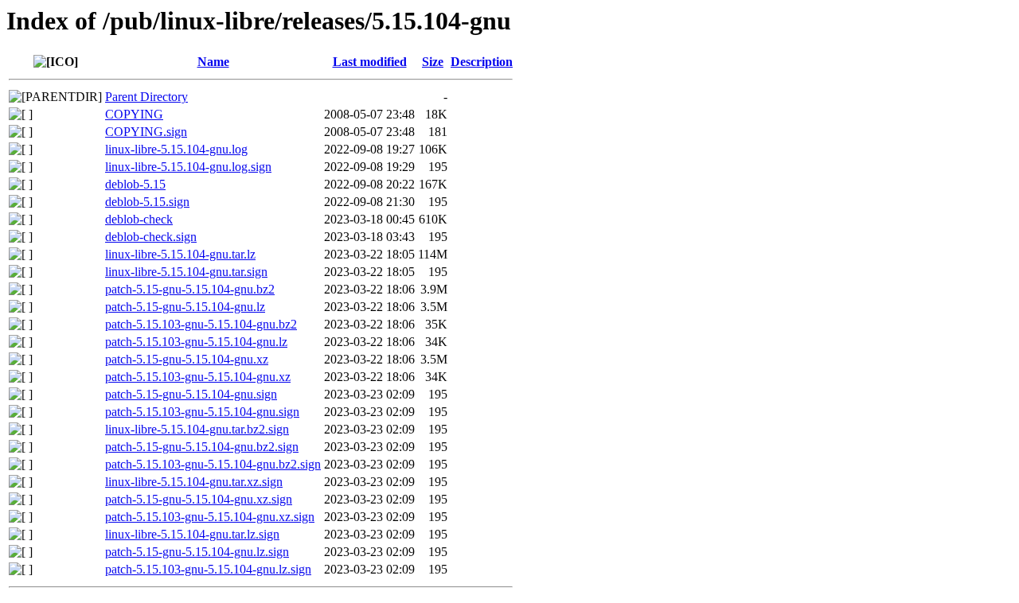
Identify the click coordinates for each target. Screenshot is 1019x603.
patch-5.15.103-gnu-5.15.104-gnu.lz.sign (208, 569)
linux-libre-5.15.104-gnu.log (176, 149)
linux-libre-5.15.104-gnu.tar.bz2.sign (197, 429)
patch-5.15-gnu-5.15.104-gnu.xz (186, 359)
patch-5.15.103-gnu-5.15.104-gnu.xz (198, 376)
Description (482, 61)
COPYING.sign (146, 131)
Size (432, 61)
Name (213, 61)
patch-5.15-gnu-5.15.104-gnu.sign (191, 394)
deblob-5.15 (135, 184)
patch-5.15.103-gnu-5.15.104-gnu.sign (202, 411)
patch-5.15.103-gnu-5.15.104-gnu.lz (196, 341)
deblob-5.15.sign (147, 201)
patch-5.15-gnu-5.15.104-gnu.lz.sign (197, 551)
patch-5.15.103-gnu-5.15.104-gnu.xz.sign (209, 516)
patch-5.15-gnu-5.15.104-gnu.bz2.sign (202, 446)
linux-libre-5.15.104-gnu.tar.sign (186, 271)
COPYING (134, 114)
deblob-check (139, 219)
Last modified (370, 61)
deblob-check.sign (151, 236)
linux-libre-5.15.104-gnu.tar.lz (180, 254)
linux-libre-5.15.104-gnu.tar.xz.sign (194, 481)
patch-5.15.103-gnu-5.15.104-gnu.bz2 (201, 324)
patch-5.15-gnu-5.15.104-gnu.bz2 (190, 289)
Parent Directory (146, 96)
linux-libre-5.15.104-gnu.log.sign (188, 166)
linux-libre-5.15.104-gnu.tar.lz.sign (192, 534)
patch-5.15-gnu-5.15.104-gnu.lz (185, 306)
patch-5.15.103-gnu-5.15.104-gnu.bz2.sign (213, 464)
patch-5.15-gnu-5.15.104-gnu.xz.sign (198, 499)
